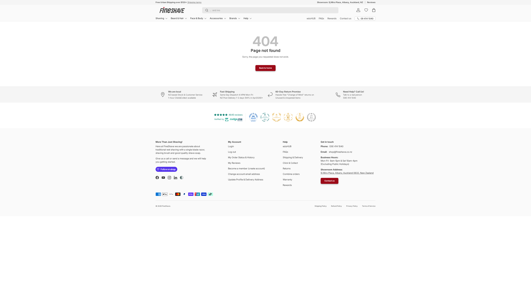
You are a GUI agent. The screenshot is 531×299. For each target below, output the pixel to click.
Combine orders (291, 174)
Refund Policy (336, 206)
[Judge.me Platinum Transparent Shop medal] (265, 117)
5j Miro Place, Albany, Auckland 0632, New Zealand (347, 173)
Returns (287, 168)
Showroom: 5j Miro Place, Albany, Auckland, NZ (340, 2)
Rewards (332, 18)
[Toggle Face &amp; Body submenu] (205, 18)
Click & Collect (290, 163)
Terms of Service (368, 206)
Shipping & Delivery (293, 157)
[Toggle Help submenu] (250, 18)
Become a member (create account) (246, 168)
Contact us (345, 18)
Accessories (216, 18)
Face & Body (196, 18)
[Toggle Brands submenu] (239, 18)
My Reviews (234, 163)
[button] (374, 10)
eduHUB (311, 18)
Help (246, 18)
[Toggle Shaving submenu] (166, 18)
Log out (232, 151)
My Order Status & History (241, 157)
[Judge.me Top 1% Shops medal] (299, 117)
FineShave (166, 206)
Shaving (160, 18)
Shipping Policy (321, 206)
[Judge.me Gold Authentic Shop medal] (276, 117)
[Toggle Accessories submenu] (225, 18)
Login (231, 146)
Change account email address (244, 174)
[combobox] (270, 10)
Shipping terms (194, 2)
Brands (233, 18)
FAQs (321, 18)
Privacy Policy (352, 206)
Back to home (265, 68)
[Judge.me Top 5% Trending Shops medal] (311, 117)
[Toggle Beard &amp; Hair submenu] (186, 18)
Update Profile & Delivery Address (245, 179)
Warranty (287, 179)
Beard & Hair (177, 18)
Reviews (371, 2)
